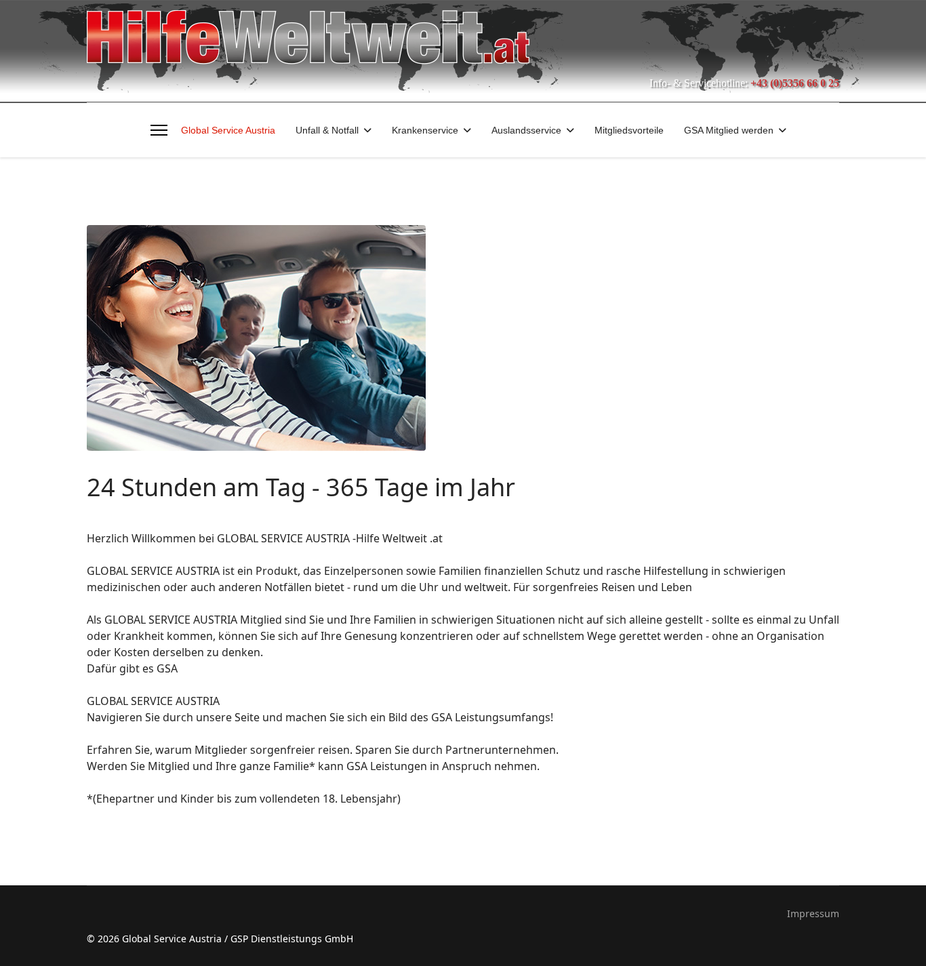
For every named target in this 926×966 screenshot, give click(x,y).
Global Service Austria (228, 130)
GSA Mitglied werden (728, 130)
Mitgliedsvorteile (629, 130)
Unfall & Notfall (327, 130)
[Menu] (158, 130)
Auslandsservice (526, 130)
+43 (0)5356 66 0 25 (794, 83)
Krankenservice (425, 130)
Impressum (813, 913)
